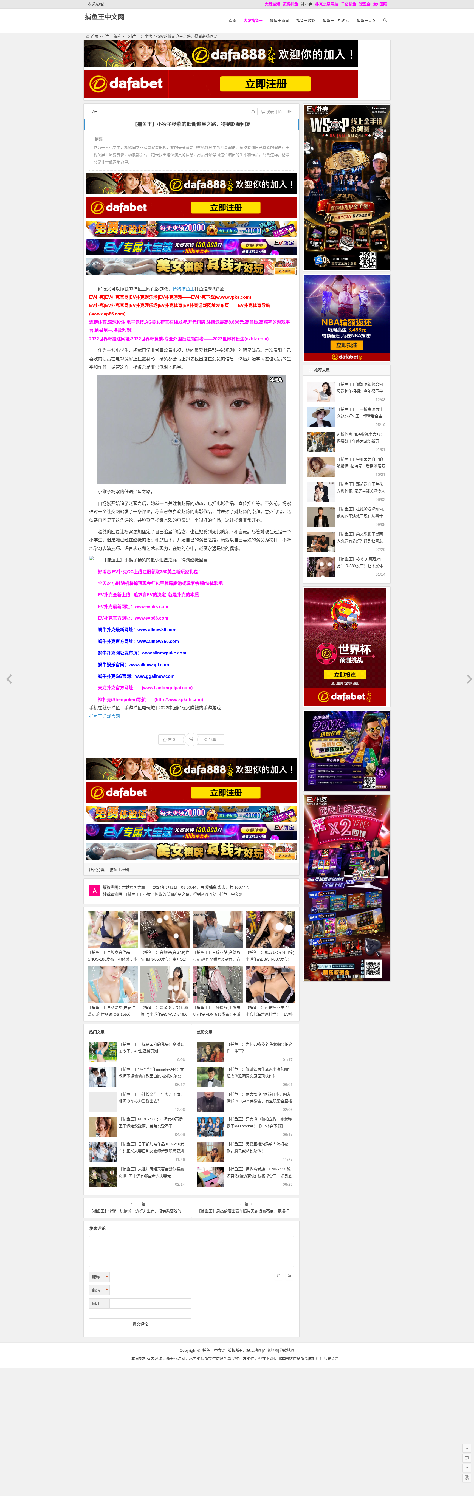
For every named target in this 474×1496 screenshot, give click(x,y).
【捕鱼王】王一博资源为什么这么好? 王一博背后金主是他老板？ (360, 416)
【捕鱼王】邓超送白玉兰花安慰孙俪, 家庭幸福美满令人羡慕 (361, 491)
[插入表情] (279, 1276)
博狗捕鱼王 (183, 289)
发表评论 (273, 111)
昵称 (100, 1277)
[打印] (253, 111)
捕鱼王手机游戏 (336, 20)
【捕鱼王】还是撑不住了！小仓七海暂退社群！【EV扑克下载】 (269, 1014)
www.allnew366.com (158, 641)
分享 (212, 739)
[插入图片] (290, 1276)
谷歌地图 (287, 1350)
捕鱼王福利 (112, 36)
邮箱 (100, 1290)
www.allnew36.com (156, 629)
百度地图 (270, 1350)
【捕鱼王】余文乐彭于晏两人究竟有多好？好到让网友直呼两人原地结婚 (360, 541)
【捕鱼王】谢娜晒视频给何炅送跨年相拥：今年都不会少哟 (360, 391)
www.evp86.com (151, 618)
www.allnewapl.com (149, 664)
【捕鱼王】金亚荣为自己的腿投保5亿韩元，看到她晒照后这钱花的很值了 (361, 466)
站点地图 (254, 1350)
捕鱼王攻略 (305, 20)
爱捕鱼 (211, 887)
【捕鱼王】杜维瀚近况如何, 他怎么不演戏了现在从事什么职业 (360, 516)
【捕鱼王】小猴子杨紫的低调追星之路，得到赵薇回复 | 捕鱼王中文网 (184, 894)
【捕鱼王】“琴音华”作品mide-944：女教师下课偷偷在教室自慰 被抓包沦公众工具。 (151, 1076)
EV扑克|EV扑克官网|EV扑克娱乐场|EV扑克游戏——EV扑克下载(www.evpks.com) (170, 297)
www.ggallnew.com (154, 676)
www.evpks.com (151, 606)
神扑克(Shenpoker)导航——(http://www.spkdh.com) (150, 699)
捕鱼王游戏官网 (104, 716)
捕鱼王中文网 (104, 17)
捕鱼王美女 (366, 20)
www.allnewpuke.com (164, 653)
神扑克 (306, 4)
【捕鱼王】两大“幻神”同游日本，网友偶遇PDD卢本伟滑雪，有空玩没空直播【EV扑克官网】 (259, 1101)
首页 (232, 20)
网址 (96, 1303)
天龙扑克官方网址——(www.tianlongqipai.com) (145, 687)
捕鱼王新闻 (279, 20)
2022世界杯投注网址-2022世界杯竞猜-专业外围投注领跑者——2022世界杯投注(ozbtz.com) (179, 339)
